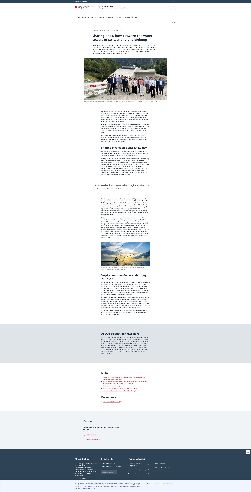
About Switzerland (160, 464)
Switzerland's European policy (137, 470)
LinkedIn (118, 467)
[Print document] (171, 22)
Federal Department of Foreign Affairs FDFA (135, 465)
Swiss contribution (133, 474)
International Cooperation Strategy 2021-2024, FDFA (118, 391)
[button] (77, 17)
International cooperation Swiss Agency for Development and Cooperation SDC (113, 7)
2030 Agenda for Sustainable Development (163, 469)
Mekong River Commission (111, 386)
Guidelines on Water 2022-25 (111, 402)
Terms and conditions (90, 488)
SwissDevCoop (107, 464)
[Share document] (175, 22)
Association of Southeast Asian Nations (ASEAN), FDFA (119, 388)
